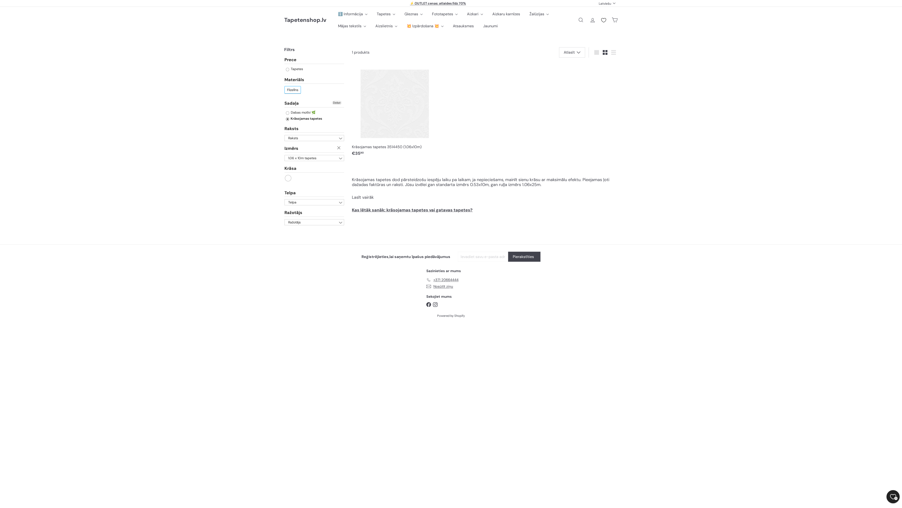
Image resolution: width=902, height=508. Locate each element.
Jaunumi (490, 26)
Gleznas (411, 14)
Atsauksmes (463, 26)
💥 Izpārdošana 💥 (423, 26)
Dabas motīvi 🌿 (302, 112)
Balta (288, 178)
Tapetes (384, 14)
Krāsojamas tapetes (306, 118)
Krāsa (290, 168)
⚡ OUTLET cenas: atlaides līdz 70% (438, 3)
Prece (290, 60)
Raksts (291, 128)
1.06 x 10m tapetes (302, 158)
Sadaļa (291, 103)
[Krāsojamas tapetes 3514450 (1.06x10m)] (394, 111)
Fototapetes (443, 14)
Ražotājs (293, 212)
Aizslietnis (384, 26)
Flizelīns (292, 90)
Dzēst (337, 103)
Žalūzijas (537, 14)
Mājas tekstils (350, 26)
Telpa (290, 193)
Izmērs (291, 148)
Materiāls (294, 80)
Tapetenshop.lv (305, 20)
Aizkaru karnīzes (506, 14)
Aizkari (473, 14)
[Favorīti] (604, 20)
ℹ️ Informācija (351, 14)
